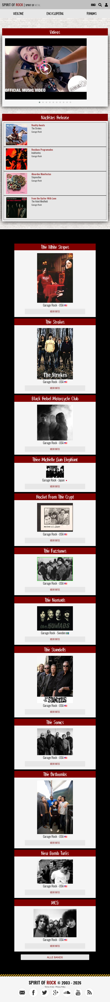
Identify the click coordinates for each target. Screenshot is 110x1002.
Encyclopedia (55, 13)
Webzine (18, 13)
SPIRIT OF (12, 4)
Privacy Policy (60, 987)
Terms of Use (49, 987)
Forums (92, 13)
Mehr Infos (55, 311)
